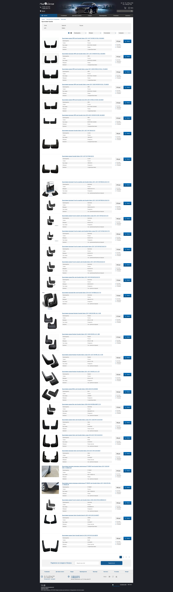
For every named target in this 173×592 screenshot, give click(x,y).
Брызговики (63, 19)
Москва (43, 11)
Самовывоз (118, 45)
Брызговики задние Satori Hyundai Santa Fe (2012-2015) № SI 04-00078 (80, 535)
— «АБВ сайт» (126, 584)
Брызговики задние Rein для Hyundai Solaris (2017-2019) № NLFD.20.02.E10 (81, 277)
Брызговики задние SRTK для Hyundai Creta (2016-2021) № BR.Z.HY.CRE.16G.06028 (82, 99)
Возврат (127, 571)
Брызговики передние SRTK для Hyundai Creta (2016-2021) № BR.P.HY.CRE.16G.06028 (83, 115)
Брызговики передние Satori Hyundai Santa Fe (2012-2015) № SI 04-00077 (80, 515)
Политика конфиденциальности (47, 587)
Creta (45, 25)
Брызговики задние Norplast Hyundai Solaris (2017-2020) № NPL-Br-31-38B (81, 334)
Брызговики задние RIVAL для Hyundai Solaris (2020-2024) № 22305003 (80, 389)
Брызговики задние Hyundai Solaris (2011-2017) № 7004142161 (78, 156)
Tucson (81, 25)
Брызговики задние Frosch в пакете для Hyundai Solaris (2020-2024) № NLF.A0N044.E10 (84, 500)
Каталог (45, 15)
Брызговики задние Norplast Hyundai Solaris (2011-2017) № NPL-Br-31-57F (81, 371)
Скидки (90, 15)
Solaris (63, 28)
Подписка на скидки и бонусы (61, 563)
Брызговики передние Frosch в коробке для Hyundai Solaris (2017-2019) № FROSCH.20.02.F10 (85, 200)
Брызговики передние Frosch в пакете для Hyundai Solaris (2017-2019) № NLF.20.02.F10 (84, 246)
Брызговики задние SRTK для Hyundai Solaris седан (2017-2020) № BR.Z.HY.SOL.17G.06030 (85, 69)
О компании (64, 15)
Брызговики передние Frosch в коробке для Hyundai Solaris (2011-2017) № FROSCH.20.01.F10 (85, 182)
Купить (128, 41)
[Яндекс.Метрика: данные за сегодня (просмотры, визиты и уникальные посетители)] (116, 585)
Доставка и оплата (76, 15)
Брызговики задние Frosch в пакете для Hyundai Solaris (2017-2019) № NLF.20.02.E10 (83, 262)
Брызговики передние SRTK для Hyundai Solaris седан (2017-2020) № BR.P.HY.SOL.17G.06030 (85, 84)
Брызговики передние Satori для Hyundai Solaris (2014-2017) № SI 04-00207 (81, 450)
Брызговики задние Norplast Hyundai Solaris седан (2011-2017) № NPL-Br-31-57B (82, 354)
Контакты (127, 15)
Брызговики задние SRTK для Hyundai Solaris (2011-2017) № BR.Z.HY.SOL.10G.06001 (83, 38)
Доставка (118, 44)
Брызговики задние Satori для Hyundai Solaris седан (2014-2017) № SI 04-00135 (82, 435)
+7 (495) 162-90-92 (46, 7)
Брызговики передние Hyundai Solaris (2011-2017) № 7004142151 (78, 130)
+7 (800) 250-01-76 (46, 8)
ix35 (45, 28)
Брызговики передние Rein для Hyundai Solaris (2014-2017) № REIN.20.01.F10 (81, 292)
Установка (115, 15)
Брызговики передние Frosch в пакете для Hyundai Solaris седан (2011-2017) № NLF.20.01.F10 (86, 231)
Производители (103, 15)
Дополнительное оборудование (52, 19)
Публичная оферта (44, 588)
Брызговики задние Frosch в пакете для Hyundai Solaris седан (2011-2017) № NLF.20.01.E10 (85, 215)
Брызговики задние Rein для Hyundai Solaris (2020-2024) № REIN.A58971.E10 (81, 404)
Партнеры (95, 571)
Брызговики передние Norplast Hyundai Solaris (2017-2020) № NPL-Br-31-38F (81, 313)
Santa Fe (64, 25)
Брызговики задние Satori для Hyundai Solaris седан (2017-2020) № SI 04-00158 (82, 419)
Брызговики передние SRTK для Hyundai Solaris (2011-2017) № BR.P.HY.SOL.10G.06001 (83, 53)
